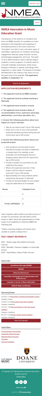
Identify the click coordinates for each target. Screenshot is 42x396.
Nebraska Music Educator (10, 337)
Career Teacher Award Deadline (22, 315)
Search (37, 22)
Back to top (20, 387)
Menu (3, 3)
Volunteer (4, 339)
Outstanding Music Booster (10, 334)
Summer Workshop (7, 342)
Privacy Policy (21, 376)
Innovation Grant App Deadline (23, 302)
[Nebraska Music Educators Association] (21, 13)
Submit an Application (21, 83)
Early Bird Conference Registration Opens (25, 297)
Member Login (35, 3)
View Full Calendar (21, 320)
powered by (15, 392)
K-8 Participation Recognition (11, 331)
